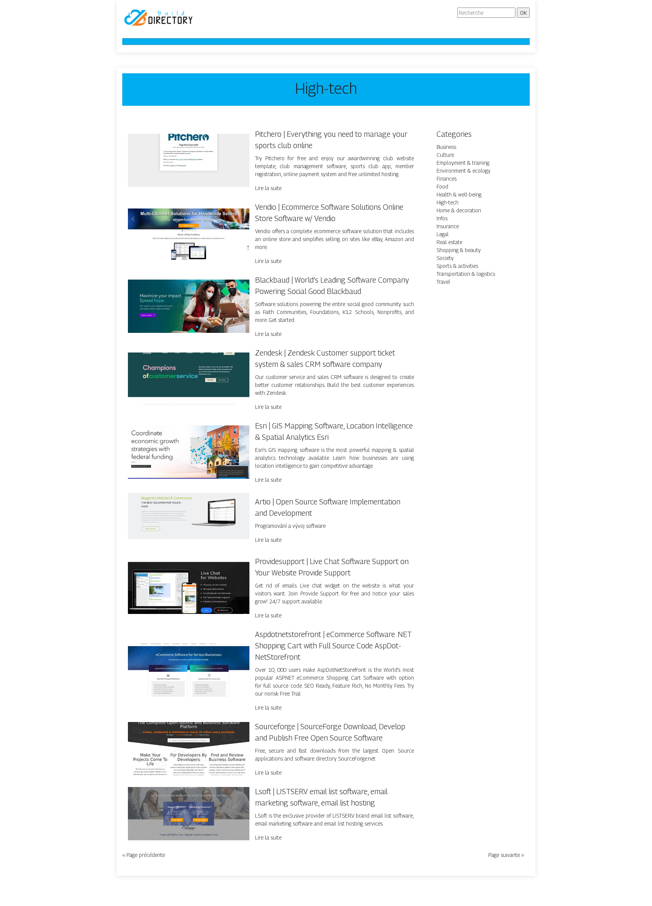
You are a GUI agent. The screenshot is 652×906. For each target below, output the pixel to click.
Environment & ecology (464, 170)
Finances (447, 178)
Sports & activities (457, 266)
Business (446, 147)
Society (445, 258)
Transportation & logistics (466, 274)
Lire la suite (268, 188)
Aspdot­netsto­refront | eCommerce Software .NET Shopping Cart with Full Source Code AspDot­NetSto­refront (333, 646)
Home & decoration (459, 210)
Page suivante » (506, 855)
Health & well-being (459, 194)
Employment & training (463, 162)
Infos (442, 218)
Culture (445, 155)
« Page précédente (143, 855)
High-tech (447, 202)
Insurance (448, 226)
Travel (443, 281)
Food (442, 186)
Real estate (449, 242)
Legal (443, 234)
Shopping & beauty (459, 250)
